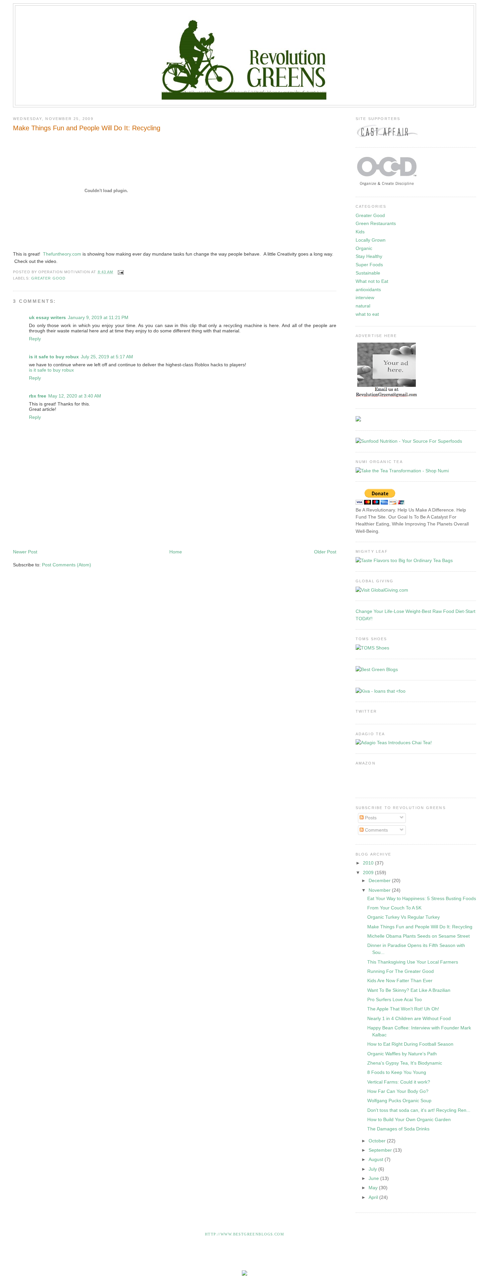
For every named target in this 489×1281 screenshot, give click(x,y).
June (374, 1178)
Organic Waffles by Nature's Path (402, 1053)
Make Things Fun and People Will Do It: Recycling (86, 128)
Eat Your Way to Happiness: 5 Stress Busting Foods (421, 898)
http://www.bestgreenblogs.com (244, 1234)
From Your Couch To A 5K (394, 907)
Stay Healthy (369, 256)
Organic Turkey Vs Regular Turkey (403, 917)
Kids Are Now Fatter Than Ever (399, 980)
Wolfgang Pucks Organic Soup (399, 1100)
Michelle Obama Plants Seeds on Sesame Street (418, 936)
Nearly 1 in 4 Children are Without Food (409, 1018)
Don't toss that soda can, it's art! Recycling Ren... (418, 1110)
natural (363, 305)
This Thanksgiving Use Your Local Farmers (412, 962)
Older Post (325, 551)
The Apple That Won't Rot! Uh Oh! (403, 1008)
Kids (360, 231)
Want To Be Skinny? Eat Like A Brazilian (408, 990)
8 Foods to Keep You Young (396, 1072)
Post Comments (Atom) (66, 564)
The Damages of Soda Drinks (398, 1128)
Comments (376, 830)
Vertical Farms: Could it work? (398, 1082)
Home (175, 551)
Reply (35, 338)
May (374, 1187)
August (377, 1159)
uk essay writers (47, 317)
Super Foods (369, 264)
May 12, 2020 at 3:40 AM (74, 396)
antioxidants (368, 289)
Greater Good (48, 278)
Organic (364, 248)
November (380, 890)
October (378, 1140)
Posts (370, 817)
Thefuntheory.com (62, 254)
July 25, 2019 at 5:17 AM (107, 356)
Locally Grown (371, 240)
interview (365, 297)
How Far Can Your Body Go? (397, 1091)
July (373, 1169)
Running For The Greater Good (400, 971)
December (380, 880)
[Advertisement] (134, 528)
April (374, 1197)
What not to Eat (372, 281)
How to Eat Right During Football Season (410, 1044)
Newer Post (25, 551)
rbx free (37, 396)
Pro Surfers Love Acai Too (394, 999)
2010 (369, 863)
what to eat (367, 314)
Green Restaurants (376, 223)
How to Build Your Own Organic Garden (409, 1119)
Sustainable (368, 273)
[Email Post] (119, 272)
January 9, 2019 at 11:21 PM (98, 317)
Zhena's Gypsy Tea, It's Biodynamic (404, 1063)
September (381, 1150)
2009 (369, 872)
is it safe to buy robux (54, 356)
